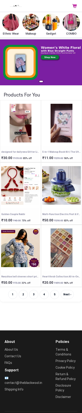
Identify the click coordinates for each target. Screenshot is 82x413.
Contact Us (13, 356)
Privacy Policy (66, 361)
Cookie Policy (65, 367)
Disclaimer (63, 397)
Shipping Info (14, 389)
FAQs (8, 363)
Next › (67, 294)
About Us (11, 349)
